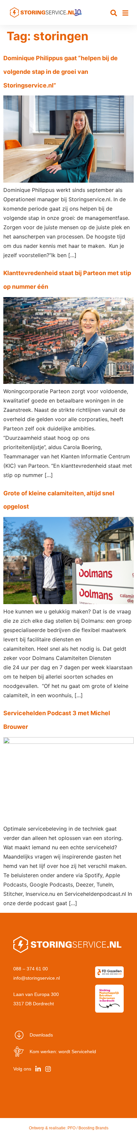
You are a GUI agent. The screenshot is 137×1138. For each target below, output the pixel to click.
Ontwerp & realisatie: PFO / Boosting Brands (68, 1128)
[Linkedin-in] (38, 1069)
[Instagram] (48, 1069)
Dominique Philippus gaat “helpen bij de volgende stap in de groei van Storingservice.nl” (60, 72)
